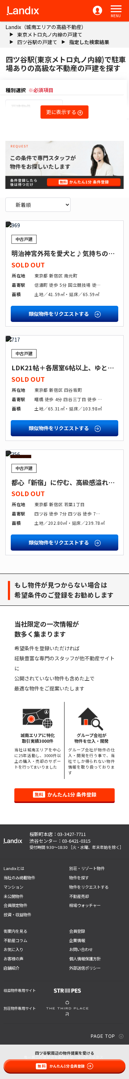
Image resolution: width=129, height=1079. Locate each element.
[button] (116, 9)
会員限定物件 (15, 905)
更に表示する (61, 111)
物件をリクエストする (89, 887)
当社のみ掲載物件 (19, 877)
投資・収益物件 (17, 914)
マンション (13, 887)
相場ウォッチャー (85, 905)
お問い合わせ (81, 949)
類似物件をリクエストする (59, 313)
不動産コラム (15, 940)
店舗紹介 (11, 968)
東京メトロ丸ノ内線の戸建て (49, 34)
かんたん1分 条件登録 (65, 794)
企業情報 (77, 940)
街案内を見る (15, 931)
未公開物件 (13, 896)
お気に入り (13, 949)
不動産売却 (79, 896)
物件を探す (79, 877)
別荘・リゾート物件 (87, 868)
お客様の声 (13, 958)
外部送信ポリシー (85, 968)
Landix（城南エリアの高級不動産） (45, 26)
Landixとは (14, 868)
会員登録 (77, 931)
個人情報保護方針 (85, 958)
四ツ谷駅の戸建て (37, 42)
